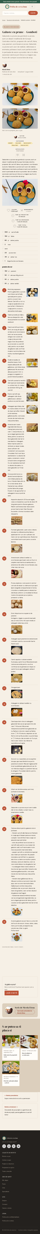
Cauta (33, 13)
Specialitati (24, 145)
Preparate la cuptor (8, 1167)
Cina (3, 1188)
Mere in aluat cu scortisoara (27, 1054)
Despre (4, 1200)
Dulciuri (18, 143)
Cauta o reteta (6, 1208)
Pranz (4, 1184)
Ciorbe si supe (6, 1160)
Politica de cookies (8, 1221)
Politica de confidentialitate (10, 1217)
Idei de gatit (27, 143)
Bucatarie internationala (13, 20)
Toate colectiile (7, 1171)
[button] (24, 154)
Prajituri (15, 145)
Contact (4, 1204)
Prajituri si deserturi (8, 1164)
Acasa (3, 20)
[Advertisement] (16, 959)
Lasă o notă (11, 993)
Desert (10, 143)
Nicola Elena (6, 69)
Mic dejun (5, 1180)
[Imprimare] (18, 155)
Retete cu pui (6, 1156)
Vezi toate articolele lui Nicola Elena (24, 1012)
